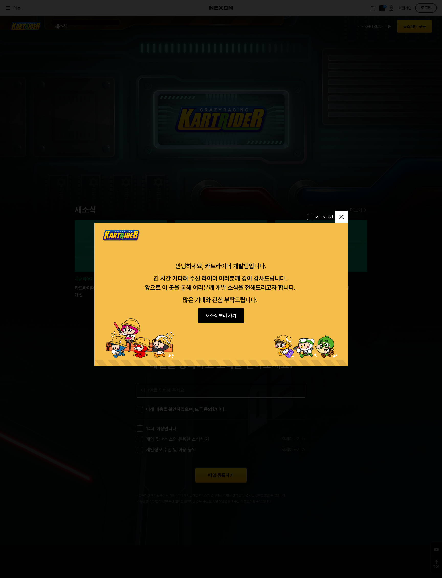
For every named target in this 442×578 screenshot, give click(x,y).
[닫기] (341, 217)
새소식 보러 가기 (221, 315)
